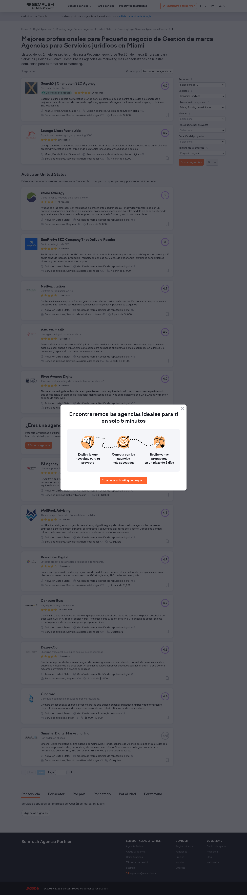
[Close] (182, 409)
